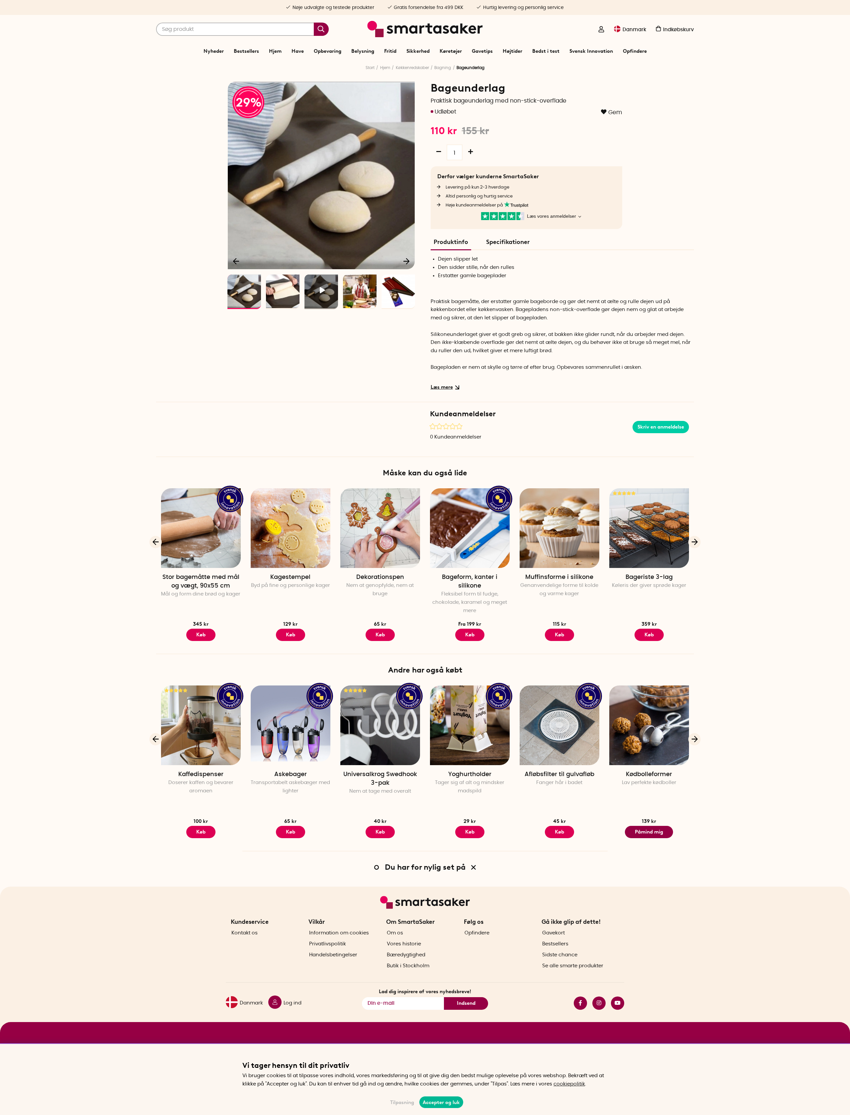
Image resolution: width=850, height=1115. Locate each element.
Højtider (512, 51)
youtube (615, 1003)
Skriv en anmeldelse (661, 427)
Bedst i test (545, 51)
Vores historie (404, 943)
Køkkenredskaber (412, 68)
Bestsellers (246, 51)
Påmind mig (649, 832)
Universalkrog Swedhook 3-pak (380, 778)
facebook (577, 1003)
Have (298, 51)
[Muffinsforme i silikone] (559, 528)
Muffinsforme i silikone (559, 577)
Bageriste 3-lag (649, 577)
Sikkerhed (418, 51)
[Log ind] (601, 30)
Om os (395, 932)
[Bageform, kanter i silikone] (470, 528)
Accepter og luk (441, 1102)
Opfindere (635, 51)
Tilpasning (402, 1102)
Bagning (442, 68)
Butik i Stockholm (408, 965)
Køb (380, 635)
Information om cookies (339, 932)
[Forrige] (236, 261)
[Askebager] (290, 725)
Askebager (290, 774)
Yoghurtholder (469, 774)
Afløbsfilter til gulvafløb (559, 774)
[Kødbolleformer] (649, 725)
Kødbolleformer (649, 774)
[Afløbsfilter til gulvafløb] (559, 725)
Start (370, 68)
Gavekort (553, 932)
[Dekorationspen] (380, 528)
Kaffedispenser (200, 774)
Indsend (466, 1003)
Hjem (275, 51)
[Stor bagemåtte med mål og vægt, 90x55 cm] (201, 528)
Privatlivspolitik (327, 943)
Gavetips (482, 51)
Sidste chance (559, 954)
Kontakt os (244, 932)
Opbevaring (327, 51)
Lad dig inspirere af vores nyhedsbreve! (425, 992)
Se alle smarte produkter (572, 965)
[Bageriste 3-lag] (649, 528)
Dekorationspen (380, 577)
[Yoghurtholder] (470, 725)
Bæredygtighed (406, 954)
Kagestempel (290, 577)
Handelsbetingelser (333, 954)
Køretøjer (451, 51)
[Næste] (406, 261)
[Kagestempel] (290, 528)
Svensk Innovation (591, 51)
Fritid (390, 51)
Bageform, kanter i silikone (469, 581)
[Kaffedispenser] (201, 725)
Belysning (362, 51)
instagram (596, 1003)
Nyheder (214, 51)
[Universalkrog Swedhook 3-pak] (380, 725)
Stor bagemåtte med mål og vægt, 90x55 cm (200, 581)
